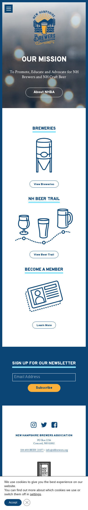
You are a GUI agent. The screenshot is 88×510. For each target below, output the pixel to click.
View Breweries (44, 184)
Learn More (44, 325)
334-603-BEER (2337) (32, 450)
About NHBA (44, 92)
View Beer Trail (44, 255)
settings (35, 494)
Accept (13, 502)
